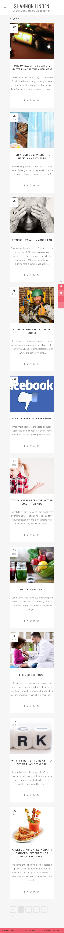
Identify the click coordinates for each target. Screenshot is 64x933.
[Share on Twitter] (28, 100)
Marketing (5, 930)
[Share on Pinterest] (38, 100)
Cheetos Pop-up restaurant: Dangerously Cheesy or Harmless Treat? (32, 853)
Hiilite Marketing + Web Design (50, 930)
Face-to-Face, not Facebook (32, 418)
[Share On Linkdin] (61, 305)
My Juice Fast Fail (32, 589)
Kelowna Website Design (24, 930)
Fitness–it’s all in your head (32, 240)
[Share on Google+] (31, 100)
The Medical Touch (32, 675)
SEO (12, 930)
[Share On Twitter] (61, 293)
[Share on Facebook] (24, 100)
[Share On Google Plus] (61, 299)
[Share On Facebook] (61, 287)
